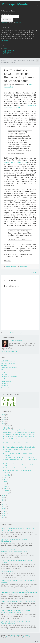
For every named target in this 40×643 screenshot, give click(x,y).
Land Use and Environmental (10, 379)
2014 (3, 511)
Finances (4, 374)
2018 (3, 502)
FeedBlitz (18, 23)
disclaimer (4, 40)
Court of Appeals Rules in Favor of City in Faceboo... (19, 468)
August (6, 477)
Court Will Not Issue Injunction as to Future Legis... (19, 434)
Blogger (27, 635)
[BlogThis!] (7, 261)
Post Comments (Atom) (17, 333)
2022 (3, 424)
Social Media (5, 388)
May (5, 484)
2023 (3, 422)
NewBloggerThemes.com (29, 636)
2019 (3, 500)
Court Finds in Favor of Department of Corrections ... (19, 432)
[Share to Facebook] (10, 261)
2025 (3, 417)
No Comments (23, 266)
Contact (5, 54)
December (7, 426)
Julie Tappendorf (16, 341)
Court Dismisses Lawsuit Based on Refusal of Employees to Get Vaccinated (19, 75)
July (5, 479)
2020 (3, 498)
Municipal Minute (14, 4)
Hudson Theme (10, 636)
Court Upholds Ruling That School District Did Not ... (19, 457)
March (6, 488)
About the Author (8, 50)
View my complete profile (9, 351)
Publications (7, 52)
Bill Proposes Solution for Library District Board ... (19, 447)
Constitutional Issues (8, 363)
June (5, 482)
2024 (3, 419)
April (5, 486)
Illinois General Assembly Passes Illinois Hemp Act (18, 601)
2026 (3, 415)
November (7, 428)
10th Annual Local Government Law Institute (17, 470)
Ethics (3, 372)
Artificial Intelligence (8, 361)
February (6, 491)
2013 (3, 513)
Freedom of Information (9, 377)
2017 (3, 504)
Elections (4, 370)
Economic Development (9, 368)
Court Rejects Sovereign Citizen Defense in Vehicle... (20, 430)
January (6, 493)
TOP (37, 641)
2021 (3, 495)
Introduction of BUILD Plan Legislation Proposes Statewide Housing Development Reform (17, 551)
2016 (3, 507)
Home (5, 48)
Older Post (34, 273)
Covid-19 (8, 266)
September (7, 475)
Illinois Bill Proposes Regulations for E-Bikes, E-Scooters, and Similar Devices (16, 611)
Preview (4, 23)
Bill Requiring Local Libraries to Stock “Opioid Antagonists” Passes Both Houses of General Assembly (19, 592)
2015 (3, 509)
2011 (3, 518)
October (6, 473)
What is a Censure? (7, 571)
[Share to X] (8, 261)
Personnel (13, 266)
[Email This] (5, 261)
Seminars (4, 385)
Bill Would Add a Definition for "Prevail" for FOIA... (19, 436)
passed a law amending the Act (15, 162)
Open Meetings (6, 381)
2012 (3, 516)
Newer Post (5, 273)
